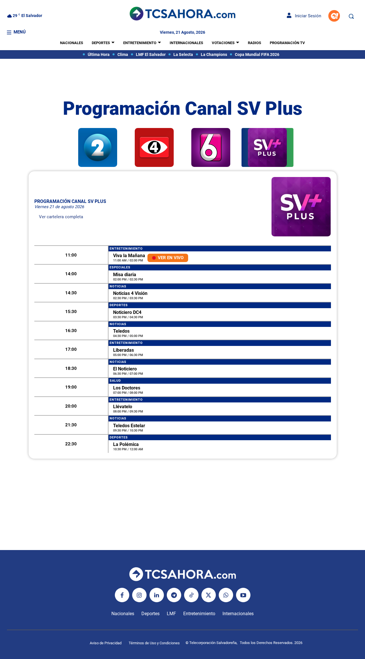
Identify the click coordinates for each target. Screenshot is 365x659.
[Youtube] (243, 595)
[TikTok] (191, 595)
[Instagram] (139, 595)
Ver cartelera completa (61, 216)
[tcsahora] (183, 14)
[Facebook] (122, 595)
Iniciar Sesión (306, 15)
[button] (351, 16)
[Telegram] (174, 595)
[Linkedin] (156, 595)
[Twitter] (208, 595)
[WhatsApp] (226, 595)
